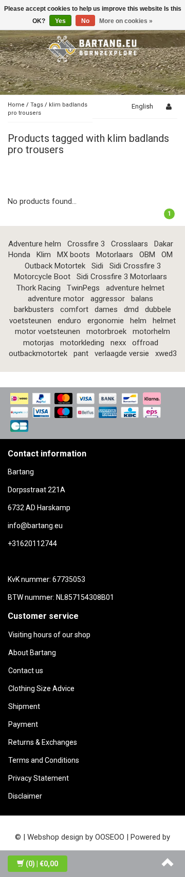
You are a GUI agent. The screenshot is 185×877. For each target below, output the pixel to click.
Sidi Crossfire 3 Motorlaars (122, 276)
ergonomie (105, 320)
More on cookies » (126, 21)
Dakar (163, 243)
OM (167, 254)
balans (142, 298)
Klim (43, 254)
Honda (19, 254)
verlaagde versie (122, 353)
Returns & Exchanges (42, 742)
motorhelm (151, 331)
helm (138, 320)
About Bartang (32, 653)
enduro (69, 320)
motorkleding (82, 342)
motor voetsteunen (47, 331)
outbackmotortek (38, 353)
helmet (164, 320)
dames (106, 309)
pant (80, 353)
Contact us (25, 670)
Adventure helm (34, 243)
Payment (23, 724)
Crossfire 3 (86, 243)
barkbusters (34, 309)
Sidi (97, 265)
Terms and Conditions (43, 760)
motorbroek (106, 331)
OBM (147, 254)
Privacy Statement (38, 778)
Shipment (24, 706)
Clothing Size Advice (41, 688)
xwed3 (166, 353)
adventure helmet (135, 288)
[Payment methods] (92, 412)
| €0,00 (42, 864)
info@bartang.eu (35, 525)
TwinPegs (83, 288)
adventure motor (56, 298)
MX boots (73, 254)
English (142, 106)
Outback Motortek (55, 265)
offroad (145, 342)
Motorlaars (114, 254)
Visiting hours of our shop (49, 635)
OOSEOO (109, 837)
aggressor (107, 298)
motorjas (38, 342)
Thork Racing (38, 288)
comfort (74, 309)
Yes (60, 21)
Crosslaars (129, 243)
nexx (118, 342)
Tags (36, 104)
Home (16, 104)
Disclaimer (25, 796)
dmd (131, 309)
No (85, 21)
